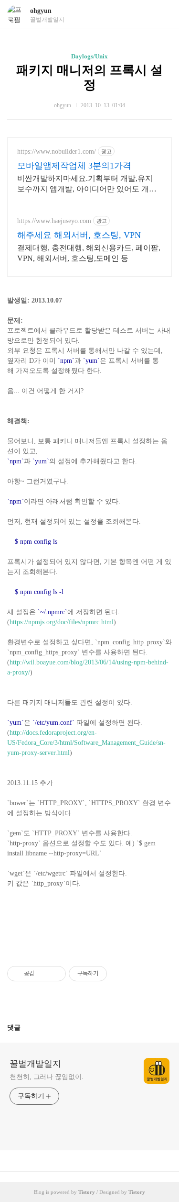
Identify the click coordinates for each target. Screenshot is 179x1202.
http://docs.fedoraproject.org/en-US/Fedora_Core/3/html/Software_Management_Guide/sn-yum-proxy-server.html (86, 742)
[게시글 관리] (55, 973)
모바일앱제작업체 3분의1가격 (74, 165)
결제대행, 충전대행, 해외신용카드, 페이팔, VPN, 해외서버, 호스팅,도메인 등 (88, 253)
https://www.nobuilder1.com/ (56, 151)
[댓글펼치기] (24, 1027)
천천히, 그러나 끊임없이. (47, 1076)
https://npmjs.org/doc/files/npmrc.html (62, 622)
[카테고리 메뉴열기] (162, 14)
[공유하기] (43, 973)
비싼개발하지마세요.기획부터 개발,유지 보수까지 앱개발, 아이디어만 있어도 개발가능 (87, 184)
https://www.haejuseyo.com (54, 221)
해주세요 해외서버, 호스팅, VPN (79, 235)
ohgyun (41, 10)
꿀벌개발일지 (35, 1063)
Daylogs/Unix (89, 56)
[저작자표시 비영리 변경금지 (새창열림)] (120, 973)
